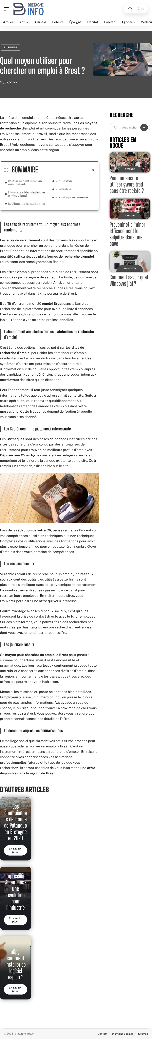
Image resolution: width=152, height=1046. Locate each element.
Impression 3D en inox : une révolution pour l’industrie (15, 892)
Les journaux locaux (63, 189)
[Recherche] (130, 9)
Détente (130, 169)
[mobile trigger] (7, 9)
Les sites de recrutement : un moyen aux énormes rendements (25, 182)
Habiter (130, 215)
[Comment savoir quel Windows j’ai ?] (130, 261)
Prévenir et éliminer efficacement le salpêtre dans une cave (127, 234)
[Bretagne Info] (28, 9)
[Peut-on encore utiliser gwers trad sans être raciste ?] (130, 162)
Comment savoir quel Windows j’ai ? (129, 280)
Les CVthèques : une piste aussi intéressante (26, 203)
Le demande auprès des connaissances (72, 197)
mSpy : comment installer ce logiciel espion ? (16, 964)
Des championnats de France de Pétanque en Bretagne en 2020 (15, 822)
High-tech (130, 268)
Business (11, 47)
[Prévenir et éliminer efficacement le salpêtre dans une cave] (130, 209)
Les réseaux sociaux (64, 181)
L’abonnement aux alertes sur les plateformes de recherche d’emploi (26, 194)
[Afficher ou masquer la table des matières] (66, 170)
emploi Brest (52, 304)
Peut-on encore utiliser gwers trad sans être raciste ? (127, 184)
